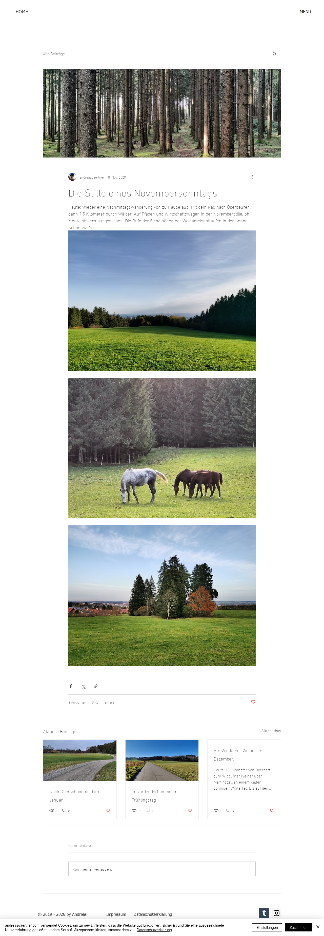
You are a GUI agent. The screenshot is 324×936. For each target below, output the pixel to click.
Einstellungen (267, 927)
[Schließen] (318, 927)
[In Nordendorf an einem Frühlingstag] (162, 760)
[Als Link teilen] (95, 686)
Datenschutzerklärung (154, 929)
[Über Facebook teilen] (70, 686)
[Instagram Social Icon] (276, 913)
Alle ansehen (271, 730)
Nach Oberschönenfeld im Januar (74, 795)
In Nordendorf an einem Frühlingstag (154, 795)
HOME (22, 12)
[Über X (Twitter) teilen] (83, 686)
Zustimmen (299, 927)
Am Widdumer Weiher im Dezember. (238, 754)
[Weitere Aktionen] (253, 177)
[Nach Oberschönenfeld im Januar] (79, 760)
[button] (305, 12)
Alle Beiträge (54, 53)
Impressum (116, 915)
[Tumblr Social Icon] (264, 913)
